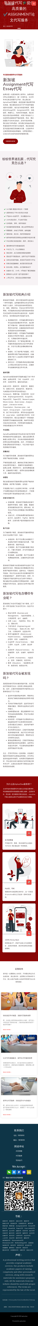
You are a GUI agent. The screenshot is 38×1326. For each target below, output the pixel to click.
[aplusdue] (8, 3)
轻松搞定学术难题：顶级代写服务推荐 (17, 1015)
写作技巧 (19, 1160)
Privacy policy (13, 1300)
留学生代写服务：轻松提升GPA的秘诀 (17, 1100)
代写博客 (19, 1151)
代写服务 (19, 1156)
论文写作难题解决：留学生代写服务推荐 (17, 1058)
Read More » (7, 1029)
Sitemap (32, 1300)
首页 (4, 26)
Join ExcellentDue (23, 1300)
